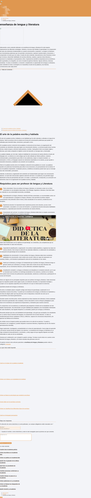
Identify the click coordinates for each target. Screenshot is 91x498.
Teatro (6, 12)
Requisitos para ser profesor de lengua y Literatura (15, 130)
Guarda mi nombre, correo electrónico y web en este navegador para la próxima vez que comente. (28, 431)
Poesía (7, 13)
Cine (6, 11)
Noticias (5, 14)
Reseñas (5, 7)
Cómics (7, 8)
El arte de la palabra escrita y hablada (12, 128)
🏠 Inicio (5, 6)
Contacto (5, 16)
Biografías (7, 10)
